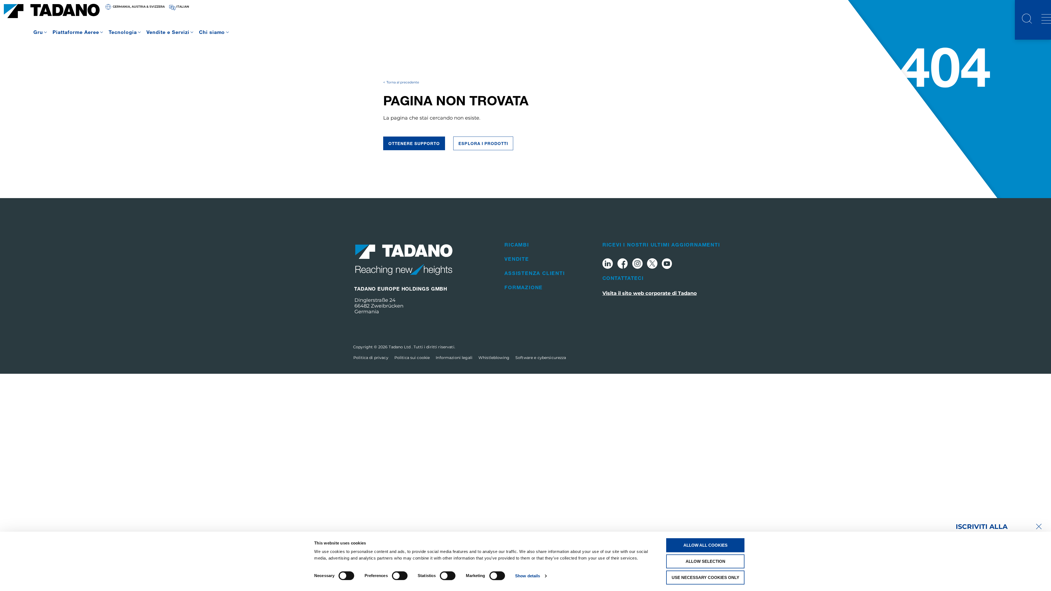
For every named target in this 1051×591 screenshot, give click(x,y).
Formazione (523, 287)
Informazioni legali (454, 357)
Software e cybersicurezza (540, 357)
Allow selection (705, 561)
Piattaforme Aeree (76, 32)
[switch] (400, 575)
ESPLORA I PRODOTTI (483, 143)
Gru (38, 32)
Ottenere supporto (414, 143)
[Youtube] (667, 264)
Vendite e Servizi (167, 32)
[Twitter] (652, 264)
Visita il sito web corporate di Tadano (649, 293)
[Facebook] (622, 264)
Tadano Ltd (400, 346)
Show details (527, 575)
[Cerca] (1027, 19)
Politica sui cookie (412, 357)
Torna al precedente (402, 82)
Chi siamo (212, 32)
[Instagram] (637, 264)
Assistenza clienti (534, 273)
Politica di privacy (370, 357)
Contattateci (622, 278)
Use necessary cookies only (705, 577)
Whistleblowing (493, 357)
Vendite (516, 259)
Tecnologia (123, 32)
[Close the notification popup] (1039, 527)
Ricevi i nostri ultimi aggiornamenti (661, 245)
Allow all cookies (705, 545)
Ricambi (516, 245)
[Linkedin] (607, 264)
